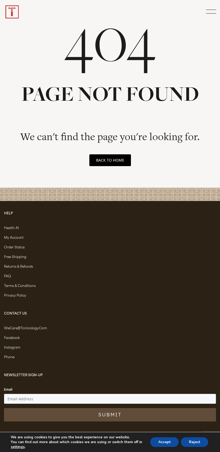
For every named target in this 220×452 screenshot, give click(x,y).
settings (18, 446)
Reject (194, 441)
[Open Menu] (210, 12)
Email (8, 390)
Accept (164, 441)
